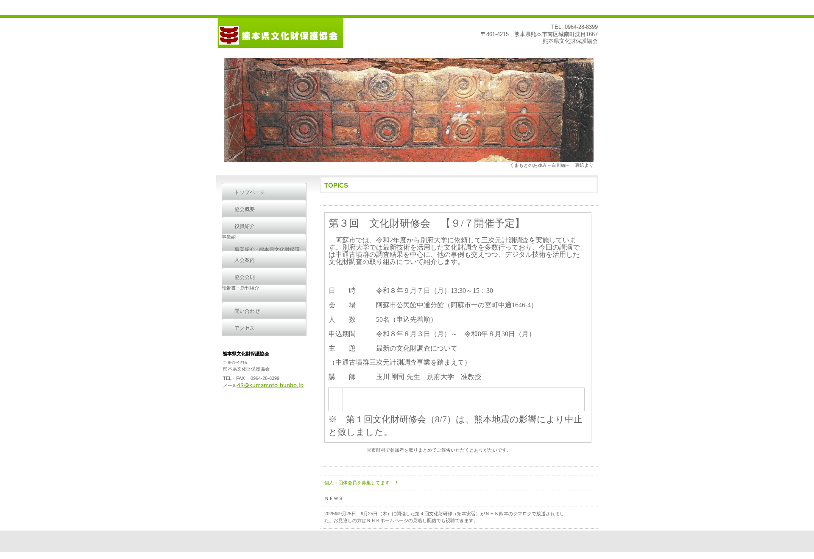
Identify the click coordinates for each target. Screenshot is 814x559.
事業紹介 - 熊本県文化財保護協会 (267, 252)
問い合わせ (247, 311)
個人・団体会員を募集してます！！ (361, 482)
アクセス (244, 328)
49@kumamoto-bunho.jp (270, 385)
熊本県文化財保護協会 (279, 33)
